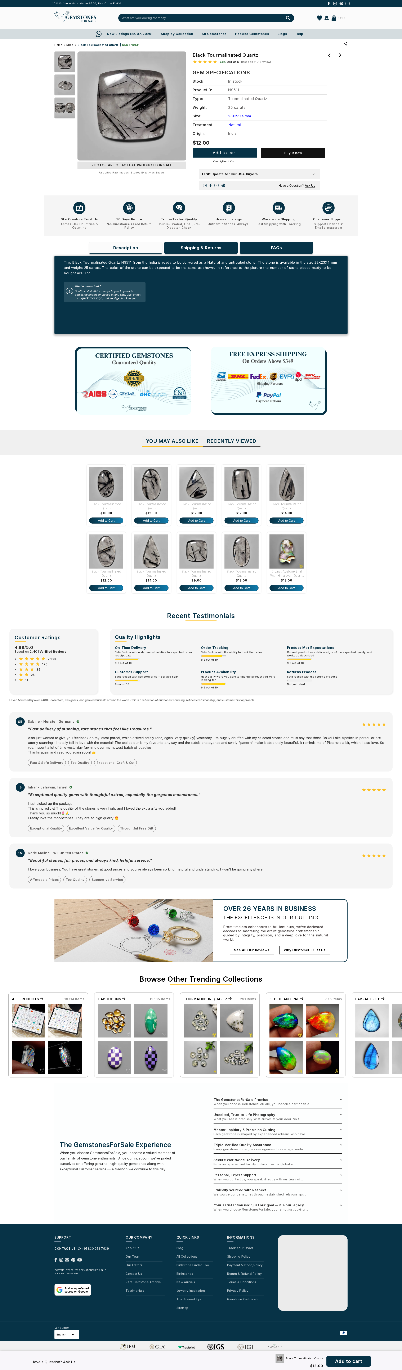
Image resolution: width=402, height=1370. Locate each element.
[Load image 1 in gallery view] (64, 61)
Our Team (133, 1256)
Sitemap (182, 1308)
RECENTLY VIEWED (231, 441)
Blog (180, 1248)
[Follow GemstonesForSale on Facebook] (55, 1261)
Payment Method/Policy (245, 1265)
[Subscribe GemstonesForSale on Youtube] (79, 1261)
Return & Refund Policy (244, 1273)
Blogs (282, 34)
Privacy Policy (237, 1290)
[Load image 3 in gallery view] (64, 108)
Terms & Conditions (241, 1282)
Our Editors (134, 1265)
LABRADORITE (368, 999)
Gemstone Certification (244, 1299)
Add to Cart (106, 521)
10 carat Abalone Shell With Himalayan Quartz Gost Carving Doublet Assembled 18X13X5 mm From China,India (286, 574)
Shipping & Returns (201, 247)
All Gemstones (214, 34)
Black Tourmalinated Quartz (106, 506)
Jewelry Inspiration (191, 1290)
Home (58, 44)
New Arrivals (186, 1282)
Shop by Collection (177, 34)
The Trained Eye (189, 1299)
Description (125, 247)
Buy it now (293, 153)
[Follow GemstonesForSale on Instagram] (61, 1261)
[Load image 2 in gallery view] (64, 84)
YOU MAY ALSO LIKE (172, 441)
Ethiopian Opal (284, 999)
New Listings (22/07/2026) (129, 34)
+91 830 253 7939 (95, 1248)
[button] (333, 18)
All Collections (187, 1256)
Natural (234, 125)
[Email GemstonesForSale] (67, 1261)
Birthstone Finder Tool (193, 1265)
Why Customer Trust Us (305, 950)
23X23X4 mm (239, 116)
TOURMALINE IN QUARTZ (206, 999)
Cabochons (110, 999)
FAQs (276, 247)
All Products (26, 999)
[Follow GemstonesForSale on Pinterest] (73, 1261)
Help (299, 34)
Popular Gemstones (252, 34)
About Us (132, 1248)
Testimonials (135, 1290)
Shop (69, 44)
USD (342, 18)
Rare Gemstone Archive (143, 1282)
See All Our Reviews (251, 950)
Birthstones (185, 1273)
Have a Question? (296, 185)
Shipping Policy (238, 1256)
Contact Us (134, 1273)
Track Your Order (240, 1248)
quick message (91, 298)
